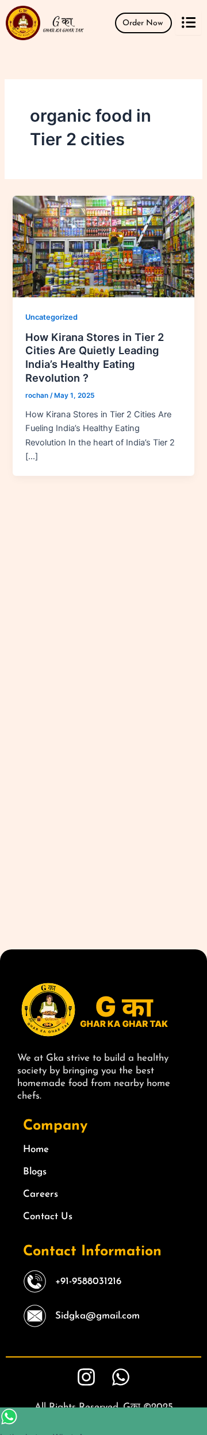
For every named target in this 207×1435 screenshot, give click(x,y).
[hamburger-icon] (188, 23)
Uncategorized (51, 317)
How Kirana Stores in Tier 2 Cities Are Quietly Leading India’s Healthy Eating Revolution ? (94, 357)
